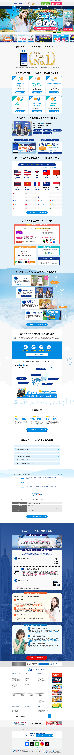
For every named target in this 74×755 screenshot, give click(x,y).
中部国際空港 (37, 133)
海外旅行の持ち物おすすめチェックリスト (17, 688)
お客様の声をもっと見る (37, 429)
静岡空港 (31, 695)
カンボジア (16, 200)
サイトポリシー (27, 729)
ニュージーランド (42, 204)
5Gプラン (26, 679)
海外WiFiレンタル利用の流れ (37, 324)
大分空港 (40, 696)
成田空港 (37, 130)
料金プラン (26, 674)
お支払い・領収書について (15, 711)
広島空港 (31, 702)
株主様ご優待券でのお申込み (58, 0)
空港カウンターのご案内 (54, 663)
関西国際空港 (56, 130)
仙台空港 (22, 696)
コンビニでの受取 (40, 677)
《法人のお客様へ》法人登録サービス (43, 710)
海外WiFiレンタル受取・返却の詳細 (37, 354)
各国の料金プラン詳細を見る (37, 212)
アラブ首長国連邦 (17, 193)
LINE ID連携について (14, 686)
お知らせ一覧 (40, 712)
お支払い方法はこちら (17, 284)
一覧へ (59, 474)
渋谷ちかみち (14, 702)
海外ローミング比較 (14, 684)
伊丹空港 (31, 694)
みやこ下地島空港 (41, 701)
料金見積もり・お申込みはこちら (45, 28)
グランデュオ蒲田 (14, 703)
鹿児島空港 (40, 699)
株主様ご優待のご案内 (41, 711)
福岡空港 (47, 133)
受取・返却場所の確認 (15, 710)
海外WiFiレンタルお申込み (36, 657)
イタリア (41, 193)
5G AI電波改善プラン (27, 678)
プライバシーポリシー (19, 729)
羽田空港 (47, 130)
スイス (41, 200)
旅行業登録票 (49, 729)
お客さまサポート (53, 664)
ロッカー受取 (40, 679)
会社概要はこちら (37, 516)
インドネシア (17, 196)
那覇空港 (40, 700)
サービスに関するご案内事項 (16, 680)
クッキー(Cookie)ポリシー (34, 729)
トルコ (28, 204)
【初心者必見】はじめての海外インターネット (18, 679)
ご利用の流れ (14, 674)
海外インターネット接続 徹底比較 (16, 681)
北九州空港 (40, 694)
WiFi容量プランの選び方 (15, 678)
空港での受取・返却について (41, 674)
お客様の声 (39, 709)
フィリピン (53, 204)
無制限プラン (27, 677)
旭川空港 (22, 695)
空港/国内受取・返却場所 (41, 680)
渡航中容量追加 (27, 684)
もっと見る (21, 424)
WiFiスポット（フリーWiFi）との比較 (17, 685)
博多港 (40, 702)
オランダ (41, 196)
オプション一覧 (27, 681)
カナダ (53, 196)
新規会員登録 (51, 0)
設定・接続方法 (14, 677)
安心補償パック (27, 680)
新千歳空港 (22, 694)
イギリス (29, 193)
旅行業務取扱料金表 (43, 729)
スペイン (53, 200)
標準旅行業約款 (55, 729)
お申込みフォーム (16, 280)
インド (53, 193)
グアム (28, 200)
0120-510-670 (28, 735)
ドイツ (16, 204)
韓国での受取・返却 (40, 678)
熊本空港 (40, 695)
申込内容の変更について (15, 709)
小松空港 (22, 703)
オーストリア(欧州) (30, 196)
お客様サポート (14, 687)
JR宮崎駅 (40, 703)
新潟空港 (22, 702)
